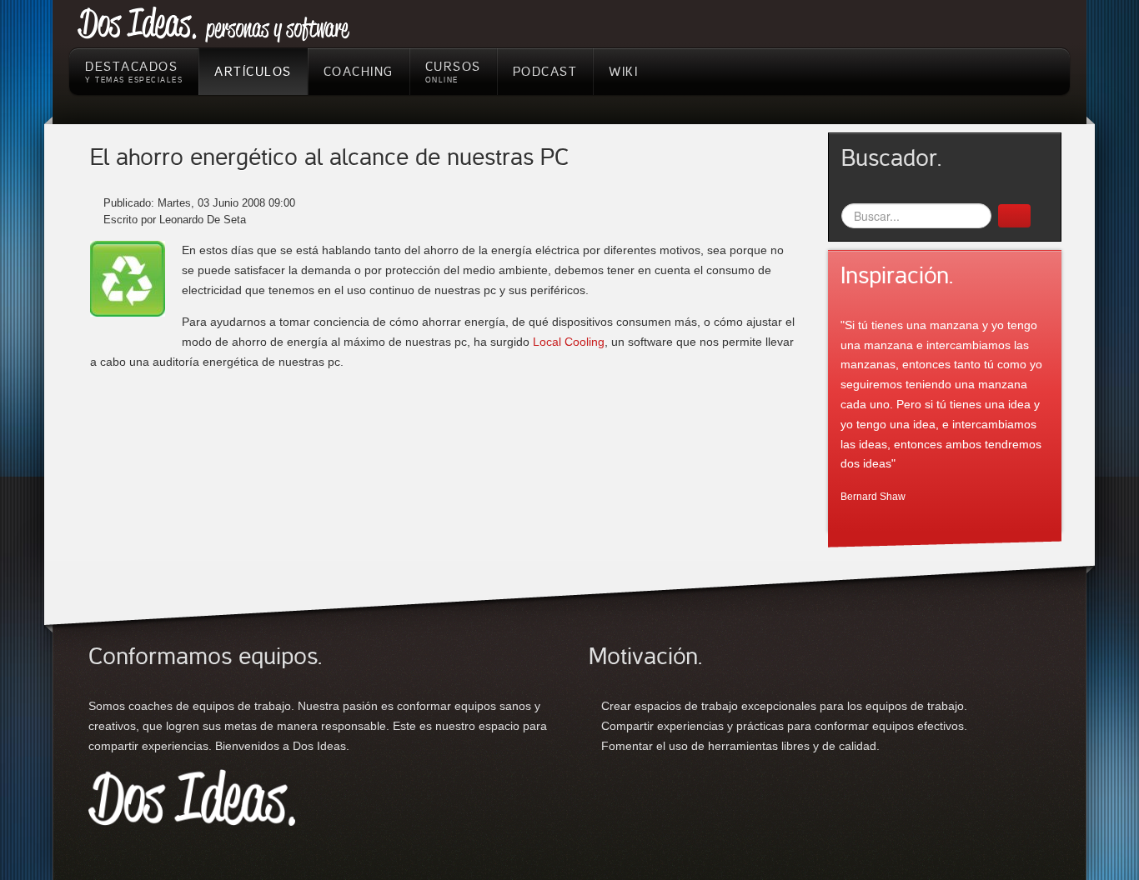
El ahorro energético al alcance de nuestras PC (329, 157)
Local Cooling (569, 341)
